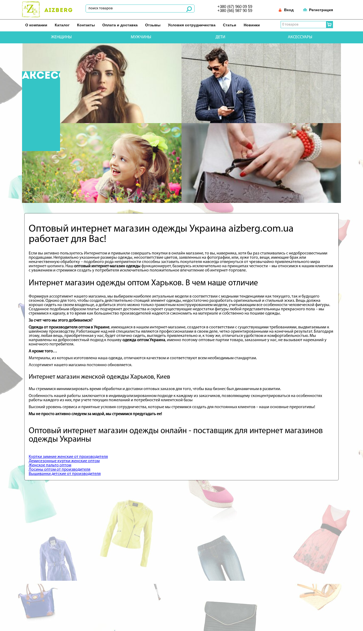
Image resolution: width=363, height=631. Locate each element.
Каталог (62, 25)
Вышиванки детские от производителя (65, 474)
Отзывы (153, 25)
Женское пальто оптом (50, 465)
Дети (220, 37)
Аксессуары (300, 37)
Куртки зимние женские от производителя (68, 457)
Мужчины (141, 37)
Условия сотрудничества (192, 25)
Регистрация (321, 10)
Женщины (61, 37)
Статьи (229, 25)
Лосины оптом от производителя (59, 469)
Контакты (86, 25)
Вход (289, 10)
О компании (36, 25)
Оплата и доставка (120, 25)
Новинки (252, 25)
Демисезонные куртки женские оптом (64, 461)
